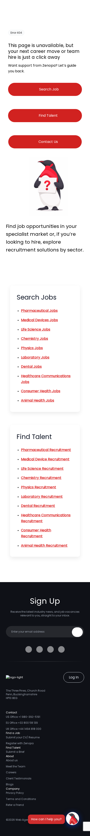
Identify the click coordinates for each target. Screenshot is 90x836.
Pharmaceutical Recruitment (46, 449)
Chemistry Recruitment (41, 477)
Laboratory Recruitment (42, 496)
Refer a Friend (15, 805)
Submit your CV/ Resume (23, 737)
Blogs (10, 784)
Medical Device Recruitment (45, 459)
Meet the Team (15, 766)
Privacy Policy (15, 793)
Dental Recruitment (38, 505)
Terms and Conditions (21, 799)
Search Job (49, 89)
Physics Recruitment (38, 487)
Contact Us (48, 141)
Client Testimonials (18, 778)
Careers (11, 772)
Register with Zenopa (20, 743)
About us (12, 760)
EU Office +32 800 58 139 (22, 723)
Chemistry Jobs (34, 338)
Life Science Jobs (35, 329)
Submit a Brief (15, 752)
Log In (74, 677)
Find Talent (48, 115)
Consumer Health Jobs (40, 391)
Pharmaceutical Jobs (39, 310)
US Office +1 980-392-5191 (23, 717)
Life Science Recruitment (42, 468)
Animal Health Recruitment (44, 545)
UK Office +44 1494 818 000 (23, 729)
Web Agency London (29, 820)
